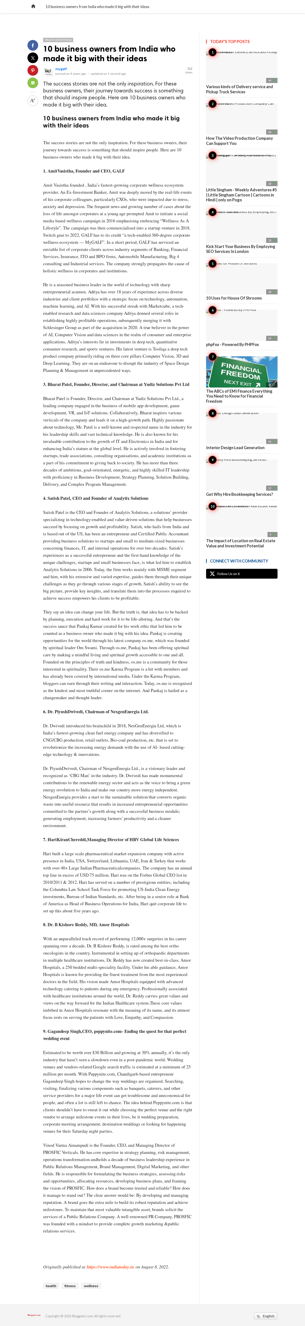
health (51, 1286)
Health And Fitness (58, 40)
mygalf (61, 69)
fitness (70, 1286)
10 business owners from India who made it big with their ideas (109, 53)
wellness (91, 1286)
